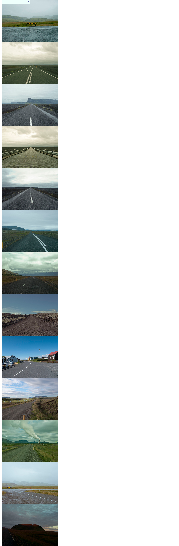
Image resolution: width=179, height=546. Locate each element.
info (1, 542)
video (1, 400)
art (1, 397)
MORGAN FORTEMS (1, 5)
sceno (1, 403)
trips (1, 396)
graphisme (1, 407)
